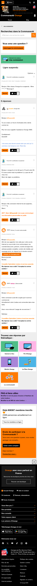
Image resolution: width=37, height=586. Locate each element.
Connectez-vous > (9, 454)
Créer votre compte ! (11, 446)
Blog (27, 20)
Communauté (11, 15)
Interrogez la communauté (13, 48)
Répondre (5, 93)
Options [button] (30, 73)
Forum (10, 20)
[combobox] (16, 35)
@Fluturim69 (11, 118)
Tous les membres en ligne (13, 422)
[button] (34, 76)
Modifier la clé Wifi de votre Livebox (13, 400)
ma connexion (8, 26)
